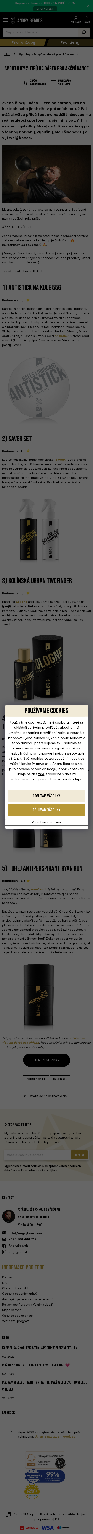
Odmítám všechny (46, 796)
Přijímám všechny (46, 810)
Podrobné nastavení (46, 822)
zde (41, 774)
